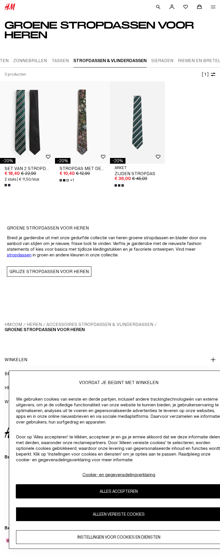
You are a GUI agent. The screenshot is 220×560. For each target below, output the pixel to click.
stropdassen (19, 254)
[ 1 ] (205, 74)
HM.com (13, 324)
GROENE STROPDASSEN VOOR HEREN (45, 329)
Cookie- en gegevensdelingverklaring (118, 474)
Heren (34, 324)
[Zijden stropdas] (137, 122)
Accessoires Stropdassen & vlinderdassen (99, 324)
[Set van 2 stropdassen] (27, 122)
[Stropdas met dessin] (82, 122)
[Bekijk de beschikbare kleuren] (8, 185)
